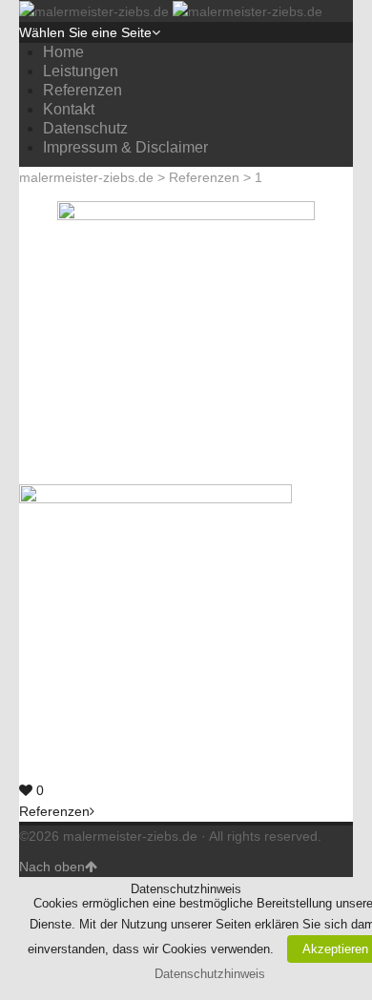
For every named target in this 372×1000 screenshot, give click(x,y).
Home (63, 52)
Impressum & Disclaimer (125, 147)
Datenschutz (85, 128)
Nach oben (52, 866)
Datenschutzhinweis (210, 974)
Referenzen (82, 90)
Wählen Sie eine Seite (85, 32)
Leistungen (80, 71)
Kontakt (68, 109)
